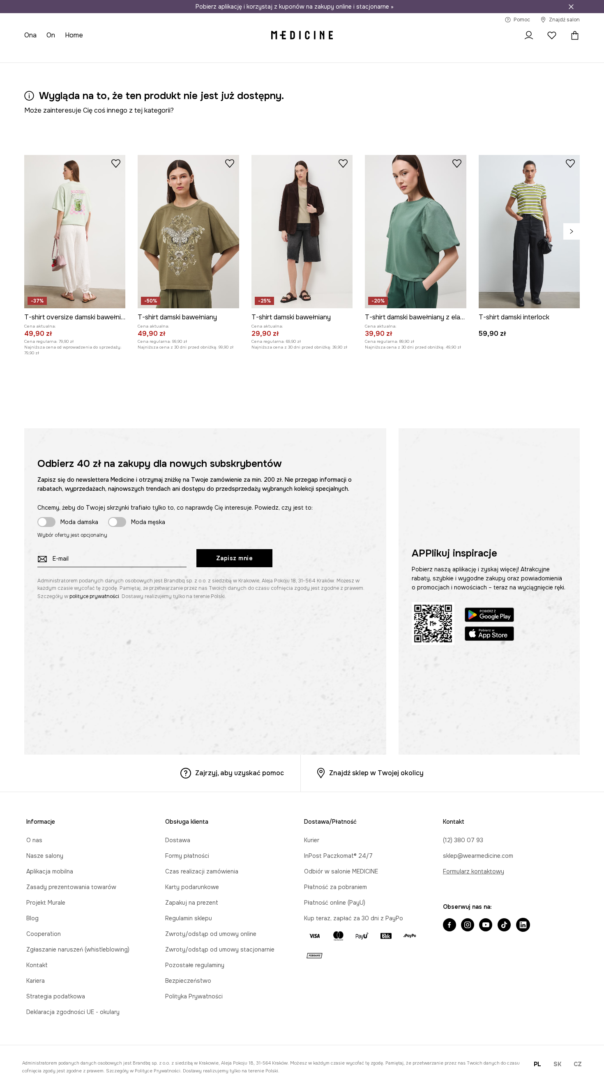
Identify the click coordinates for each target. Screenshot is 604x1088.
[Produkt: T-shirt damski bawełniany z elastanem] (415, 231)
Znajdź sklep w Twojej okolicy (376, 773)
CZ (578, 1064)
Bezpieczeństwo (188, 980)
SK (557, 1064)
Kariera (35, 980)
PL (537, 1064)
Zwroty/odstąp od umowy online (210, 934)
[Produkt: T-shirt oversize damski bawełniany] (74, 231)
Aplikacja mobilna (49, 871)
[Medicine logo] (302, 35)
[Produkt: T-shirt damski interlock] (529, 231)
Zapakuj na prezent (191, 902)
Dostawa (177, 840)
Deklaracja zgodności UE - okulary (73, 1012)
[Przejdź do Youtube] (485, 925)
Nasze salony (44, 855)
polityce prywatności (94, 596)
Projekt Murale (45, 902)
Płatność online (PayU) (334, 902)
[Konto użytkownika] (529, 35)
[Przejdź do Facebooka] (449, 925)
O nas (34, 840)
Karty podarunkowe (192, 887)
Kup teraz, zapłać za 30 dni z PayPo (353, 918)
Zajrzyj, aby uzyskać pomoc (239, 773)
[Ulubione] (552, 35)
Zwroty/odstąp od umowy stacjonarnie (219, 949)
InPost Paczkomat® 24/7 (338, 855)
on (50, 35)
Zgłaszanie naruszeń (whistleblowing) (77, 949)
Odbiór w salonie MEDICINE (341, 871)
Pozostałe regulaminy (194, 965)
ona (30, 35)
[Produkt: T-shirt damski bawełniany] (188, 231)
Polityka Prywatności (194, 996)
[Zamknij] (571, 6)
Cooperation (43, 934)
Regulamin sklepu (188, 918)
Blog (32, 918)
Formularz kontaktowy (473, 871)
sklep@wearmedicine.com (478, 855)
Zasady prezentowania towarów (71, 887)
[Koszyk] (573, 35)
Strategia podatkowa (55, 996)
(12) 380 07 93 (463, 840)
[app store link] (489, 634)
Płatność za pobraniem (335, 887)
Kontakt (37, 965)
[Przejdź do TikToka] (504, 925)
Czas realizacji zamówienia (201, 871)
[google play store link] (489, 616)
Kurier (311, 840)
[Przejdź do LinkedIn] (523, 925)
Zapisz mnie (234, 558)
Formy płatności (187, 855)
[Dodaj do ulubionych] (116, 163)
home (74, 35)
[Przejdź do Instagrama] (467, 925)
